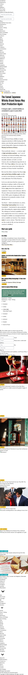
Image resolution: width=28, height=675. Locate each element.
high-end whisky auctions (10, 153)
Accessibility (3, 669)
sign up (9, 295)
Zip (15, 345)
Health (1, 63)
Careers (2, 667)
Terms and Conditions (12, 351)
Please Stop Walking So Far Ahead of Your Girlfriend (12, 530)
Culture (2, 4)
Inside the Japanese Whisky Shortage (10, 287)
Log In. (10, 311)
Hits (1, 595)
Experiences (3, 2)
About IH (2, 658)
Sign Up (2, 350)
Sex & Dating (3, 34)
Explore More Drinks (5, 485)
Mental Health (3, 66)
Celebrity (2, 47)
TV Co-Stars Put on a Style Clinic (8, 508)
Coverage (2, 598)
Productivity (3, 70)
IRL (0, 600)
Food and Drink (3, 79)
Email (15, 337)
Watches (2, 55)
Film (1, 37)
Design (1, 40)
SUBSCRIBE (6, 309)
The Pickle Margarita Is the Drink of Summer (10, 417)
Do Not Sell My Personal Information (9, 672)
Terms (1, 664)
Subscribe (7, 12)
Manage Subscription (5, 671)
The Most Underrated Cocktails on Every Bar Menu (12, 386)
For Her (2, 83)
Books (1, 39)
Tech (1, 84)
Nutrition (2, 68)
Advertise (2, 663)
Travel (1, 29)
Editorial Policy (3, 659)
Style (1, 5)
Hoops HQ (2, 10)
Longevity (2, 65)
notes (7, 188)
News (1, 50)
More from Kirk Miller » (7, 244)
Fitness (1, 62)
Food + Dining (3, 27)
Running (2, 71)
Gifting (1, 88)
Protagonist (3, 603)
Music (1, 42)
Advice (1, 60)
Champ (1, 601)
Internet (2, 44)
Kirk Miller (5, 114)
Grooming (2, 57)
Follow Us (2, 12)
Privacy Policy (23, 351)
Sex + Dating (4, 529)
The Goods (2, 9)
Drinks (1, 26)
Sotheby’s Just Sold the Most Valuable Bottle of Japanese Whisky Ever (14, 256)
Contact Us (2, 661)
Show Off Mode (4, 32)
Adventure (2, 31)
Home (1, 78)
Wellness (2, 7)
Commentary (3, 49)
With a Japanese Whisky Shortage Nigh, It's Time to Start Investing (14, 279)
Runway (2, 52)
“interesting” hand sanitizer (9, 205)
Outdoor (2, 81)
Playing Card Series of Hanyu (9, 147)
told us (13, 164)
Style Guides (3, 53)
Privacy (2, 666)
